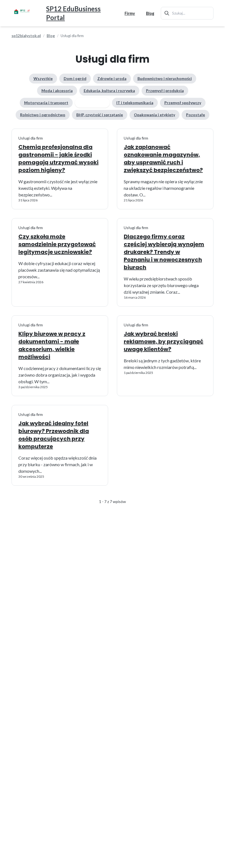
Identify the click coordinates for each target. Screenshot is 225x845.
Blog (150, 13)
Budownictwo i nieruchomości (164, 78)
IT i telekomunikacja (134, 102)
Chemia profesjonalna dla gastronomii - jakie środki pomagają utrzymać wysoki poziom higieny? (58, 158)
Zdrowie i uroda (111, 78)
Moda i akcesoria (57, 90)
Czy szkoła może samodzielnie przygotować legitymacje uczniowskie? (57, 244)
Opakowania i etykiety (154, 114)
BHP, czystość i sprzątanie (99, 114)
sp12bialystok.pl (26, 36)
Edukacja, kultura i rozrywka (109, 90)
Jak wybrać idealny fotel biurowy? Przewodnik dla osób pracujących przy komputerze (53, 434)
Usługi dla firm (92, 102)
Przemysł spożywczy (182, 102)
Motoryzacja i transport (46, 102)
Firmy (130, 13)
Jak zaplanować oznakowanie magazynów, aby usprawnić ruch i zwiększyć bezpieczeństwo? (163, 158)
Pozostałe (195, 114)
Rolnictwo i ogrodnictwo (42, 114)
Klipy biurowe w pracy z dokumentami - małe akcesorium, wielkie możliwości (51, 345)
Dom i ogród (75, 78)
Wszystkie (43, 78)
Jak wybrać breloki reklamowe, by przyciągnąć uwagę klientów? (163, 341)
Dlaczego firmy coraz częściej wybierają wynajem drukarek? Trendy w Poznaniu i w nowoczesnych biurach (164, 252)
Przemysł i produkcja (165, 90)
